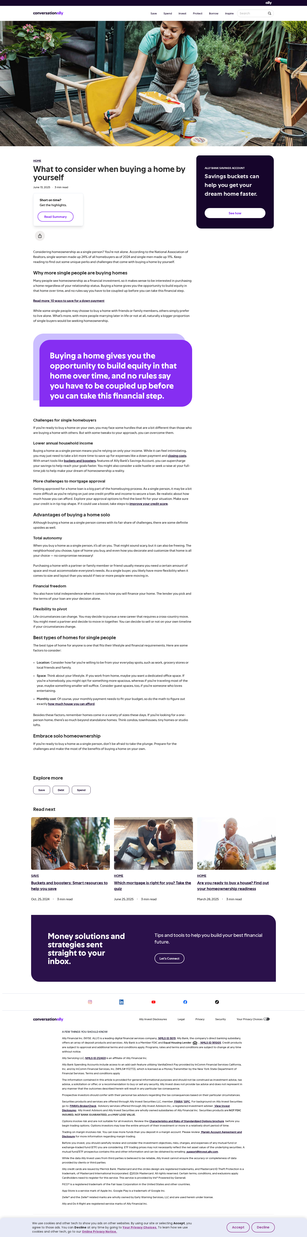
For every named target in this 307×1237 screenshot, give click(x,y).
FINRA (178, 1101)
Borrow (213, 13)
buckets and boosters (80, 460)
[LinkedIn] (121, 1002)
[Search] (269, 13)
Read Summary (55, 216)
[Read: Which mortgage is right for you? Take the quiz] (153, 843)
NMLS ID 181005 (210, 1042)
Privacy (199, 1019)
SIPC (187, 1101)
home (37, 160)
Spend (168, 13)
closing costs (177, 455)
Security (220, 1019)
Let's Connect (169, 958)
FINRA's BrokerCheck (83, 1105)
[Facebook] (185, 1002)
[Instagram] (90, 1002)
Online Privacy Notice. (99, 1231)
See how (235, 213)
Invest (182, 13)
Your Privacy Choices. (140, 1227)
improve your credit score (148, 503)
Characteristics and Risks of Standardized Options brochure (186, 1121)
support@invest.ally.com (202, 1151)
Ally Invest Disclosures (153, 1019)
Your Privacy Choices (250, 1019)
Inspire (229, 13)
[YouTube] (153, 1002)
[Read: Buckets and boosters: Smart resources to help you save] (70, 843)
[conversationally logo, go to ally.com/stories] (48, 13)
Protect (197, 13)
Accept (238, 1227)
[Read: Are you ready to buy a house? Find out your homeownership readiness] (236, 843)
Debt (61, 790)
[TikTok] (216, 1002)
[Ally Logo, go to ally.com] (268, 3)
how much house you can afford (71, 704)
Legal (181, 1019)
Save (154, 13)
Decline (263, 1227)
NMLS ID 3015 (167, 1038)
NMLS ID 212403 (95, 1058)
